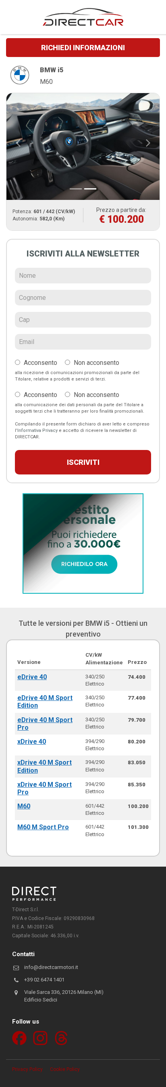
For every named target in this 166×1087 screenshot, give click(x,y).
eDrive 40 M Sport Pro (45, 723)
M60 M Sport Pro (43, 827)
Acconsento (39, 362)
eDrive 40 (32, 677)
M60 (23, 806)
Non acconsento (95, 362)
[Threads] (61, 1038)
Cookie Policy (65, 1069)
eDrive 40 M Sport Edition (45, 701)
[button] (17, 142)
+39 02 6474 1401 (44, 980)
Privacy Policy (27, 1069)
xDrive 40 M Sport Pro (44, 788)
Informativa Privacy (37, 430)
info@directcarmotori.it (51, 967)
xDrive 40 (31, 741)
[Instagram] (40, 1038)
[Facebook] (19, 1038)
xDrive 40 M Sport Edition (44, 766)
